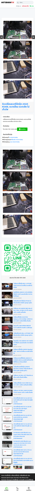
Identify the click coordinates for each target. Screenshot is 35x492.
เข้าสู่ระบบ (18, 6)
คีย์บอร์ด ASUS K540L (17, 140)
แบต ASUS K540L (15, 142)
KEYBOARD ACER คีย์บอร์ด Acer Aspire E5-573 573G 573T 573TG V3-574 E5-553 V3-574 (22, 443)
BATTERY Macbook (9, 484)
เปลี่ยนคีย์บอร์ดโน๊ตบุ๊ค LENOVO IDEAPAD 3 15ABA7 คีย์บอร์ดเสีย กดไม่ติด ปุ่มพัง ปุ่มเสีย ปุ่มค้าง (22, 369)
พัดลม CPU (16, 482)
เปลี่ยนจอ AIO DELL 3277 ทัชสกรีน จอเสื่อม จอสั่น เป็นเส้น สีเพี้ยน (23, 377)
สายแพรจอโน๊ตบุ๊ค (24, 482)
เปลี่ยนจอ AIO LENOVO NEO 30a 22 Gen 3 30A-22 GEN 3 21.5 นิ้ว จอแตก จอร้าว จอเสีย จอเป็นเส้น (22, 311)
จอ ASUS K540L (13, 137)
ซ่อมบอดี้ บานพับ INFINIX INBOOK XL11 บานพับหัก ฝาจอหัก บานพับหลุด (22, 327)
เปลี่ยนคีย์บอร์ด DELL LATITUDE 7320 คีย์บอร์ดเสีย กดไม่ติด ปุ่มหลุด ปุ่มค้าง (23, 335)
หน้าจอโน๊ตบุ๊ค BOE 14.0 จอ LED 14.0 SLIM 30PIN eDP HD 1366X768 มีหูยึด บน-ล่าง (23, 400)
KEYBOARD (10, 482)
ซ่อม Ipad (9, 480)
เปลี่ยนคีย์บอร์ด (23, 475)
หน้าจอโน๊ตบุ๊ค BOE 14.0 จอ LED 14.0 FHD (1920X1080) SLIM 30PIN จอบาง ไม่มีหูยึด (23, 460)
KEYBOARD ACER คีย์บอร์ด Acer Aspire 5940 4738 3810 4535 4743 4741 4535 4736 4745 (22, 434)
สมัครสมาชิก (25, 6)
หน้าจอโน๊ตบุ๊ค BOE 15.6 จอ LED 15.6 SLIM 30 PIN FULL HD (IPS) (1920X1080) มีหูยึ (22, 417)
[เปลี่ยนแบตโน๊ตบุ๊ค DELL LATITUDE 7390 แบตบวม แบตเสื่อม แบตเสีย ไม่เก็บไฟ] (1, 37)
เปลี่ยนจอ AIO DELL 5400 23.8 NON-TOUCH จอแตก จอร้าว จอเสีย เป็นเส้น (23, 392)
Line (32, 6)
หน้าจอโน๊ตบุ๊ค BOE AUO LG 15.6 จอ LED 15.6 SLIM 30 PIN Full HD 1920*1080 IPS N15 (22, 452)
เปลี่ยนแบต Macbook (20, 484)
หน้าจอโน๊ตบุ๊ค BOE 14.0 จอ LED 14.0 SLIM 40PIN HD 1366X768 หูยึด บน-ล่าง (22, 426)
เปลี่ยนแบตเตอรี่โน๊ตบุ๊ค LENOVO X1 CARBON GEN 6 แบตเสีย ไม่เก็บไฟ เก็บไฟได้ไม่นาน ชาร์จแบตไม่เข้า (23, 361)
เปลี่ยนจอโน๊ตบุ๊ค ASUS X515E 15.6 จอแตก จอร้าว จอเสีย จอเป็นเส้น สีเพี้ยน (22, 385)
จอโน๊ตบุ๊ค (3, 482)
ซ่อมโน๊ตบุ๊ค (8, 475)
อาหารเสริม (22, 480)
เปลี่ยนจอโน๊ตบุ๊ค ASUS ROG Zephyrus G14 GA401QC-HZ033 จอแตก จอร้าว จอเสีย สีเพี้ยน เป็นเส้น (22, 320)
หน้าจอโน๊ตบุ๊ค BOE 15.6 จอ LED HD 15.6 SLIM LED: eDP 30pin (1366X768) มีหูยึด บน (22, 408)
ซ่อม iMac (16, 478)
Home (3, 475)
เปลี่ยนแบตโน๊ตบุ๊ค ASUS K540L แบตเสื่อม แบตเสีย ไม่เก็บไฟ (16, 106)
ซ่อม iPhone (22, 478)
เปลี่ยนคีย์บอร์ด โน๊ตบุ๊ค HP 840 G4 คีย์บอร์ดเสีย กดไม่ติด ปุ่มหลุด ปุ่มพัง (22, 302)
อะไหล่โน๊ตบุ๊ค (15, 480)
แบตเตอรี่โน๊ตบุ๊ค (29, 480)
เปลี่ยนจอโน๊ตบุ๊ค (15, 475)
